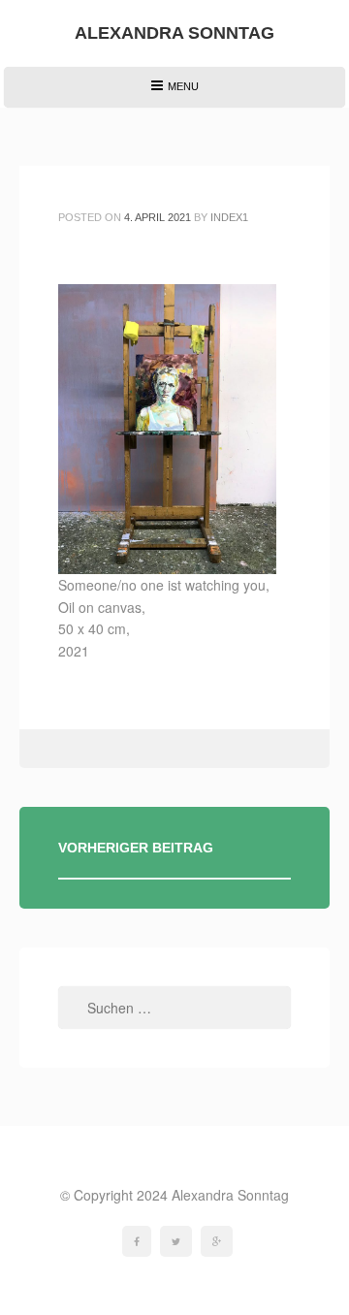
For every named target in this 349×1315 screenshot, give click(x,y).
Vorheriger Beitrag (135, 847)
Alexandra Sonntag (174, 33)
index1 (229, 217)
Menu (174, 94)
